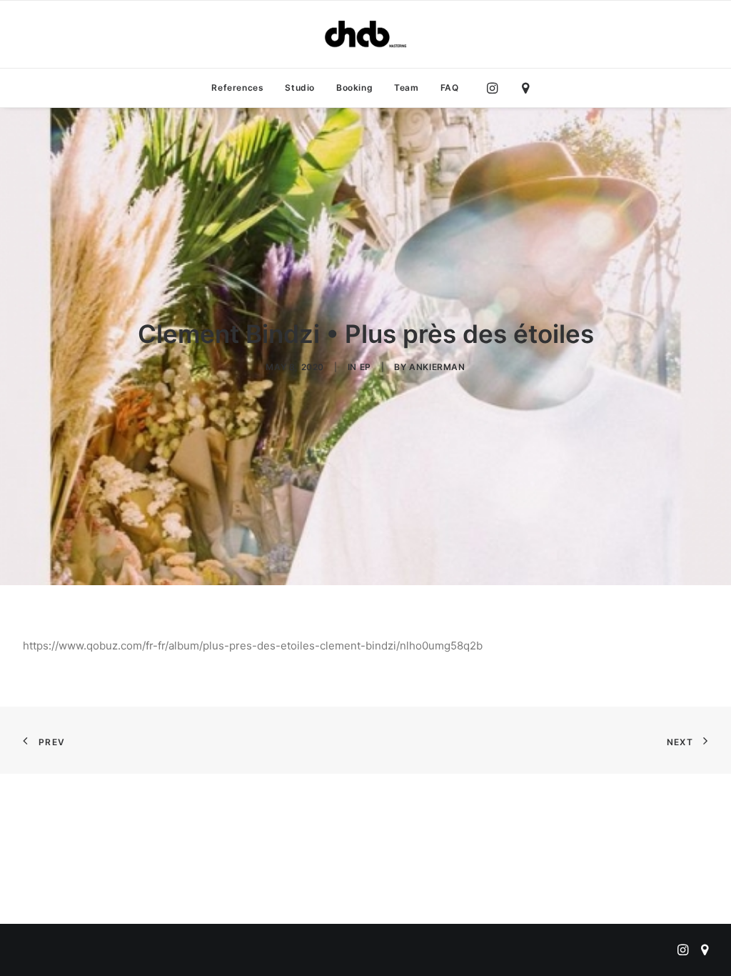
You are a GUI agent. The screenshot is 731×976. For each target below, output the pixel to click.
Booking (354, 87)
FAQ (449, 87)
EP (365, 367)
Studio (300, 87)
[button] (496, 88)
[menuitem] (237, 88)
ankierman (437, 367)
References (237, 87)
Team (406, 87)
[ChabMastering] (365, 34)
